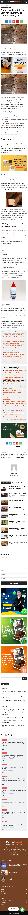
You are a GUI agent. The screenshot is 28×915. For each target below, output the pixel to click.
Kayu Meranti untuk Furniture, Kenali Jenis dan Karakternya (12, 705)
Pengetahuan (8, 7)
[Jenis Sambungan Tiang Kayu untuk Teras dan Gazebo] (4, 515)
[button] (26, 2)
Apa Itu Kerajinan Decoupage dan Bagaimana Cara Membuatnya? (13, 713)
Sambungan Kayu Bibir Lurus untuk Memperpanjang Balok (13, 701)
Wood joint (3, 308)
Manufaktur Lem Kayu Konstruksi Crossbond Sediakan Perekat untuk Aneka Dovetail (13, 337)
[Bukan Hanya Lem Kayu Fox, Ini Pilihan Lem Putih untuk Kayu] (4, 488)
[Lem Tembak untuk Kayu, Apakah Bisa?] (4, 536)
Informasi (6, 5)
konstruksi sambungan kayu (15, 230)
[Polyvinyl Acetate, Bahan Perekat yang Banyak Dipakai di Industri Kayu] (4, 495)
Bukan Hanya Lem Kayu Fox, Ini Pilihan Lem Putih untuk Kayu (14, 692)
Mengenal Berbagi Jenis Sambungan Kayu (15, 370)
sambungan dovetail (9, 125)
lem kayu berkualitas (3, 532)
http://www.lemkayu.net (14, 475)
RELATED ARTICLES (6, 482)
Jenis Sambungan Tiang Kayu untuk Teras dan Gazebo (14, 709)
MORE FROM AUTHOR (17, 482)
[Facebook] (10, 854)
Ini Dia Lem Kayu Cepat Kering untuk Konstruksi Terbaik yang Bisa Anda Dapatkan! (13, 392)
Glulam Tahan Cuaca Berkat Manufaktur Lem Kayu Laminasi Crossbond (7, 456)
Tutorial (2, 907)
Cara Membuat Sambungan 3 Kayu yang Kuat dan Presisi (13, 726)
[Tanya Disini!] (22, 909)
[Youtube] (17, 854)
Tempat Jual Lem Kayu (6, 900)
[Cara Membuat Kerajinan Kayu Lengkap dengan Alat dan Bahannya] (3, 865)
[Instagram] (14, 854)
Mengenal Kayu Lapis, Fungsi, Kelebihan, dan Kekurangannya (12, 721)
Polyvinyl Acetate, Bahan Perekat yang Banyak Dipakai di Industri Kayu (18, 495)
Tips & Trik (3, 893)
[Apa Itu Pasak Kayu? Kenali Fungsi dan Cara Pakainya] (4, 543)
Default (2, 898)
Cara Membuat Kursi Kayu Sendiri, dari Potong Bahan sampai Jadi (14, 688)
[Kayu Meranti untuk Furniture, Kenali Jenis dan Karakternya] (4, 509)
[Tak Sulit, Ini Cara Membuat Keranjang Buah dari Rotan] (4, 872)
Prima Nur (4, 17)
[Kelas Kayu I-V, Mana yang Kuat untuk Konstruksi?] (4, 522)
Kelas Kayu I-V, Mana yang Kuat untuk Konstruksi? (13, 717)
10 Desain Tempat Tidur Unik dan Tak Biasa (13, 271)
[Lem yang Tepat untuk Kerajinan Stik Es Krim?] (3, 879)
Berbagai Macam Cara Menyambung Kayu (15, 419)
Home (2, 5)
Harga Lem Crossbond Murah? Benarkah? (13, 123)
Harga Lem (3, 902)
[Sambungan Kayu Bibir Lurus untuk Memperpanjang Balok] (4, 502)
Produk (2, 904)
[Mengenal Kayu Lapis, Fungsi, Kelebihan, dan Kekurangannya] (4, 530)
